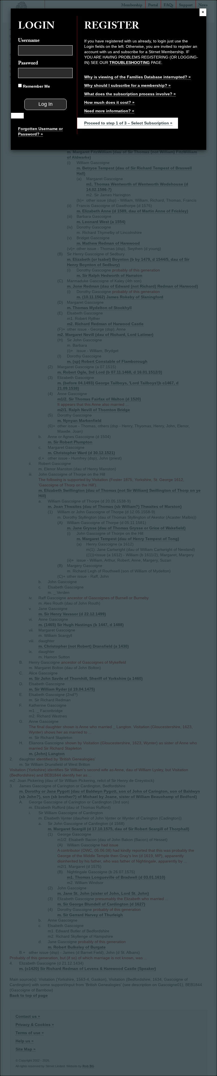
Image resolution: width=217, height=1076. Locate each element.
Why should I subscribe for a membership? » (127, 85)
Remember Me (36, 86)
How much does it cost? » (109, 102)
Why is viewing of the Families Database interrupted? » (137, 77)
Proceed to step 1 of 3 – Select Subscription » (128, 123)
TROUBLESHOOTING (129, 62)
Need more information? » (109, 111)
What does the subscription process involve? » (130, 94)
